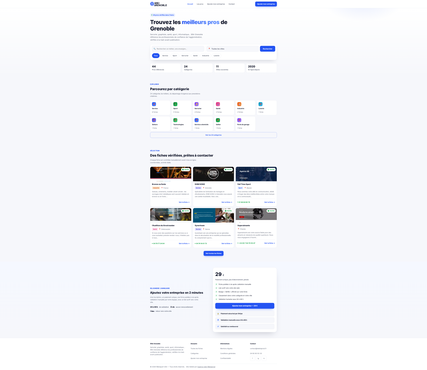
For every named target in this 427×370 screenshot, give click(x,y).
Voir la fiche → (184, 202)
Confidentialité (225, 358)
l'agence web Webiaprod (206, 367)
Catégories (194, 353)
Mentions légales (226, 348)
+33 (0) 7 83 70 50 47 (247, 243)
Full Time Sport (244, 184)
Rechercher (267, 49)
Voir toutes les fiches (214, 253)
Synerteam (200, 225)
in (264, 358)
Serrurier (185, 56)
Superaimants (244, 225)
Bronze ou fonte (159, 184)
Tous (156, 56)
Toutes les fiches (197, 348)
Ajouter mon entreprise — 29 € (244, 306)
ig (258, 358)
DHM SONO (200, 184)
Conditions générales (228, 353)
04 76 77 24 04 (158, 243)
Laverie (216, 56)
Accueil (190, 4)
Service (165, 56)
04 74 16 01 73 (201, 243)
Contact (232, 4)
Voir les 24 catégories (213, 135)
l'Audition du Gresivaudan (163, 225)
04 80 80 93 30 (256, 353)
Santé (195, 56)
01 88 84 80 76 (244, 202)
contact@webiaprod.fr (258, 348)
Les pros (200, 4)
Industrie (205, 56)
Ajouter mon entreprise (216, 4)
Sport (175, 56)
